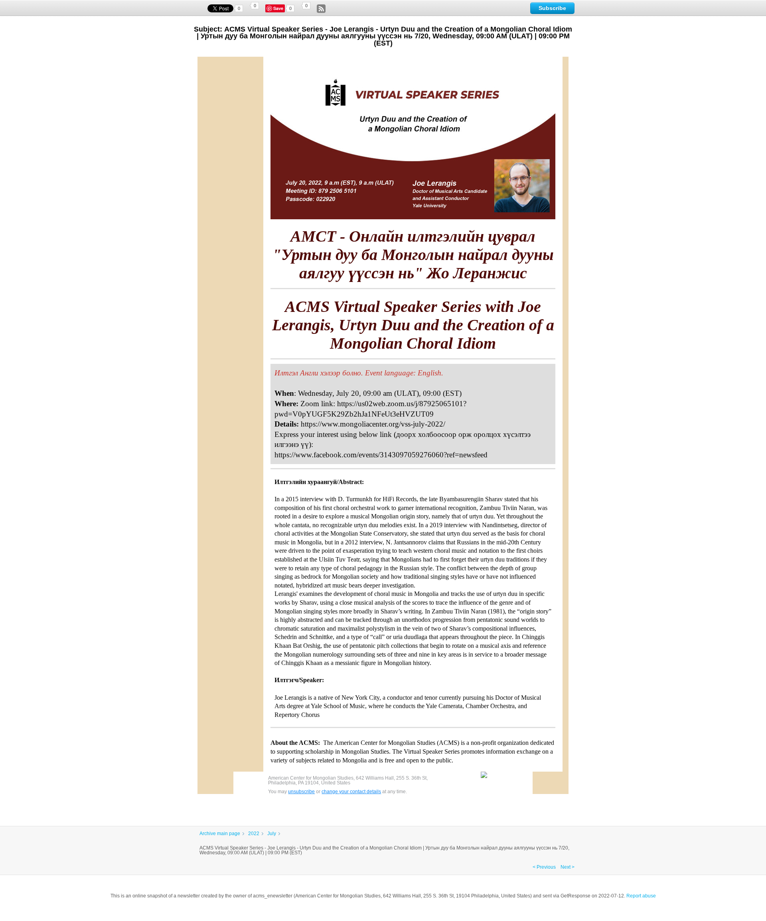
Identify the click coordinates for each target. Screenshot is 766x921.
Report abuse (641, 896)
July (271, 833)
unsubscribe (301, 791)
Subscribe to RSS (321, 8)
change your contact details (351, 791)
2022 (253, 833)
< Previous (544, 867)
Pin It (279, 8)
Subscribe (552, 8)
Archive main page (219, 833)
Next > (567, 867)
